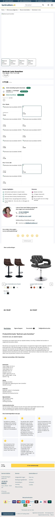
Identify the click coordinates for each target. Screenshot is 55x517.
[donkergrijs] (14, 287)
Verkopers (31, 482)
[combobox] (33, 5)
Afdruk (52, 515)
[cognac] (34, 287)
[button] (4, 100)
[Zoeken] (43, 5)
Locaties (31, 484)
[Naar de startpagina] (8, 5)
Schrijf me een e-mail (25, 216)
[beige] (5, 287)
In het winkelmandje (32, 465)
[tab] (7, 328)
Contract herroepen (8, 514)
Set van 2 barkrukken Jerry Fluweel (12, 284)
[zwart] (8, 293)
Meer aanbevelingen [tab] (9, 247)
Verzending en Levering (18, 483)
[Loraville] (6, 75)
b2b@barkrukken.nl (31, 223)
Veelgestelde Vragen (20, 477)
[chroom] (5, 293)
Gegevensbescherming (43, 515)
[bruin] (8, 287)
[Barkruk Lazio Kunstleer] (27, 35)
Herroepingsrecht (49, 513)
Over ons (31, 477)
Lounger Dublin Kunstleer (36, 284)
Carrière (31, 479)
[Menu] (48, 5)
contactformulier (5, 493)
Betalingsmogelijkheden (21, 479)
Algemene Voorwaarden (38, 513)
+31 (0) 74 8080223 (24, 212)
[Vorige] (3, 284)
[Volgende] (51, 284)
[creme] (11, 287)
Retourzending (18, 487)
